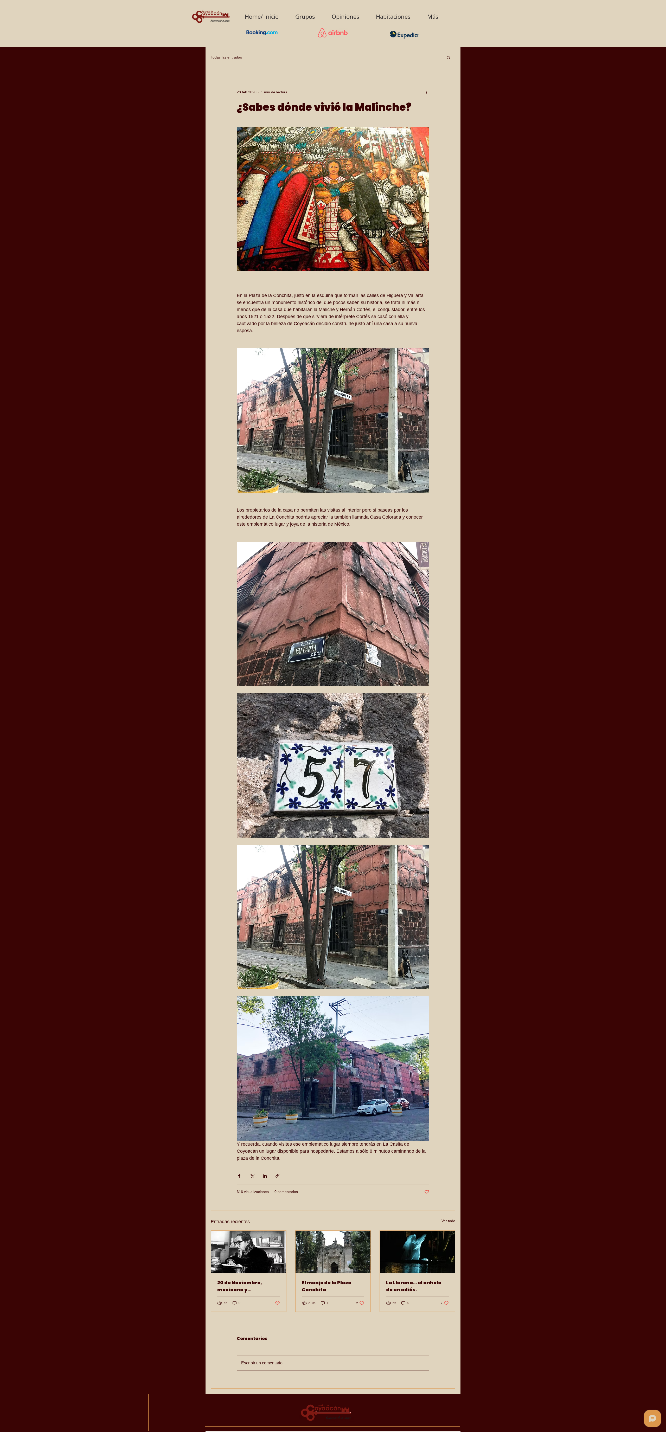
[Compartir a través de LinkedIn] (264, 1175)
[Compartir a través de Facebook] (239, 1175)
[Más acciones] (426, 92)
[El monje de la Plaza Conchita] (333, 1252)
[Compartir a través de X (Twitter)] (251, 1175)
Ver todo (448, 1221)
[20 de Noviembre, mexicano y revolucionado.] (248, 1252)
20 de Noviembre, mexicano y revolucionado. (239, 1286)
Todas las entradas (226, 57)
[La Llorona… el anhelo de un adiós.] (417, 1252)
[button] (448, 57)
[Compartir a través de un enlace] (277, 1175)
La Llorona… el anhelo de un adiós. (413, 1286)
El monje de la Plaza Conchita (326, 1286)
